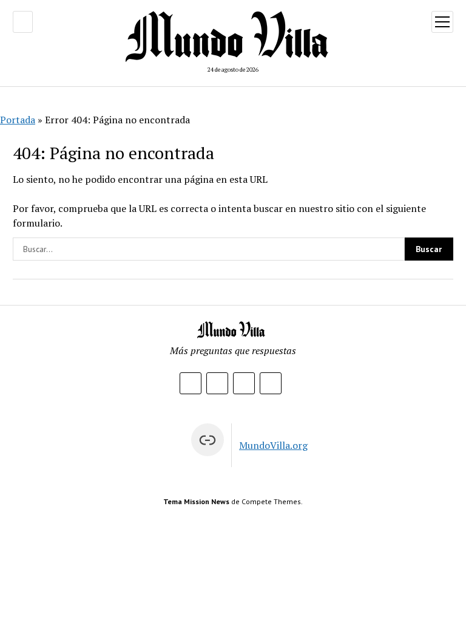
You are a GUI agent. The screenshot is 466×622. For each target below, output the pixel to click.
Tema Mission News (196, 501)
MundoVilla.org (273, 445)
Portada (17, 119)
